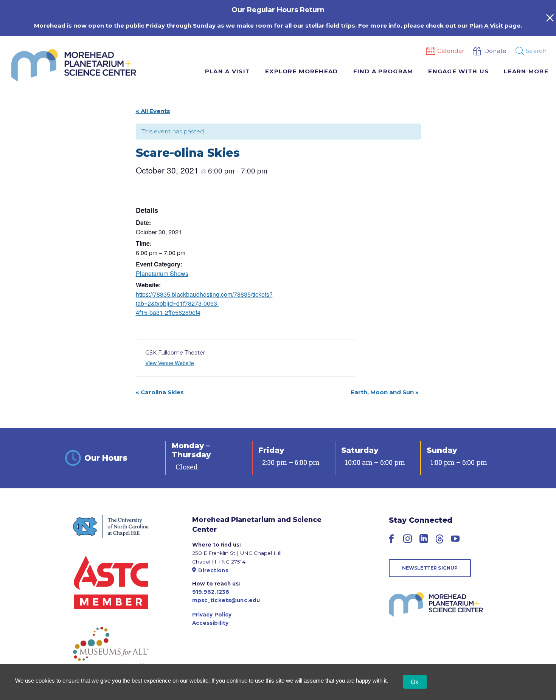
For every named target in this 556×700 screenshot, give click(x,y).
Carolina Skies (160, 392)
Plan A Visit (486, 25)
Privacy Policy (212, 615)
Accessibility (210, 623)
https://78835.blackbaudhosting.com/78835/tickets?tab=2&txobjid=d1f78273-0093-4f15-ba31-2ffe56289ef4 (204, 303)
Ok (415, 682)
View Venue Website (169, 363)
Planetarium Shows (162, 273)
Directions (213, 570)
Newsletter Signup (430, 568)
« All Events (153, 111)
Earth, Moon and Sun (385, 392)
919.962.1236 (211, 592)
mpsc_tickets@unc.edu (226, 600)
